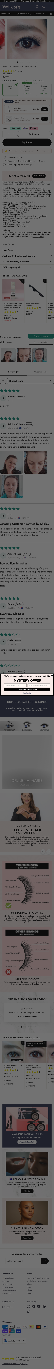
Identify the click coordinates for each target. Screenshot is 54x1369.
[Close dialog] (52, 675)
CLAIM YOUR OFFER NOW (27, 690)
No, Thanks (27, 693)
